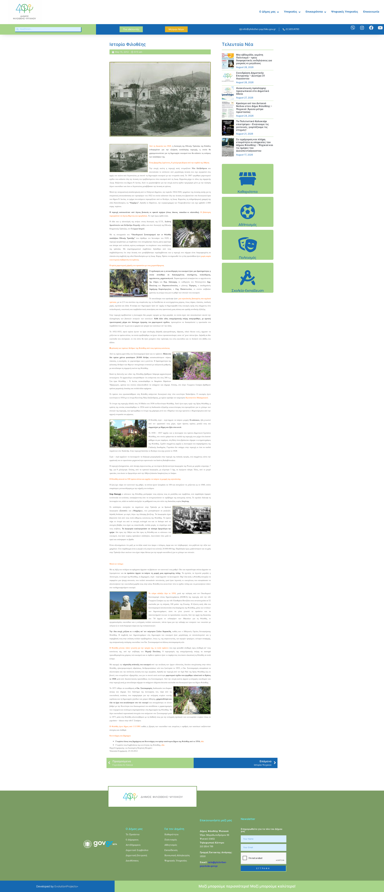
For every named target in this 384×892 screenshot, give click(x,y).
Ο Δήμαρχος (132, 839)
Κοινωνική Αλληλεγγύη (177, 855)
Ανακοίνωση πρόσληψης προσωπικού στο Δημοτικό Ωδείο (252, 91)
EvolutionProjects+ (66, 886)
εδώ (162, 745)
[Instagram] (362, 28)
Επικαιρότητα (314, 11)
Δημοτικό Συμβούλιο (137, 850)
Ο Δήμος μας (267, 11)
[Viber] (353, 28)
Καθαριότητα (171, 834)
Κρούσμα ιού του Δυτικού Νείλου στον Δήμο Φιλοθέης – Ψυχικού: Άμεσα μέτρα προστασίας (254, 107)
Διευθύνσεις (132, 860)
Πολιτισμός (170, 839)
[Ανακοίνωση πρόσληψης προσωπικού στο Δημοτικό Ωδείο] (228, 93)
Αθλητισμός (170, 844)
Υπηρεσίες (290, 11)
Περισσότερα (247, 186)
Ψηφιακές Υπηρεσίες (344, 11)
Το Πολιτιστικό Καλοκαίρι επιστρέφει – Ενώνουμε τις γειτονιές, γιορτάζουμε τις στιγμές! (252, 125)
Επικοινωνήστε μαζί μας (216, 820)
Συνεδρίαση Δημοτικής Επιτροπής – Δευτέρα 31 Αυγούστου (250, 75)
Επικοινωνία (371, 11)
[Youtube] (380, 28)
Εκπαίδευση (170, 850)
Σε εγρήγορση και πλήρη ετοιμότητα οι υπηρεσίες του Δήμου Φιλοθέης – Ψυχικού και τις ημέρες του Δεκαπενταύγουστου (254, 145)
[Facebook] (371, 28)
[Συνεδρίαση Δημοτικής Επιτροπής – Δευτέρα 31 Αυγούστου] (228, 77)
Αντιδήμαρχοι (133, 844)
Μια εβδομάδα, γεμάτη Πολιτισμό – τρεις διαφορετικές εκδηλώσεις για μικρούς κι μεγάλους (254, 59)
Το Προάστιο (133, 834)
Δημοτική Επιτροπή (136, 855)
